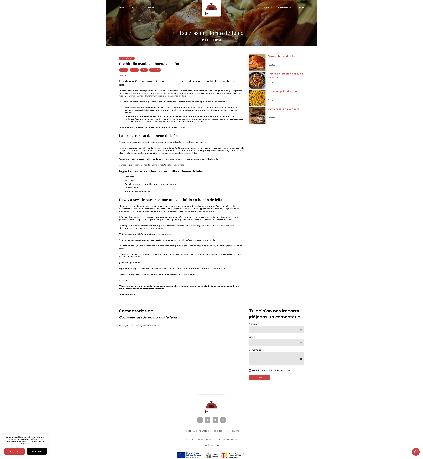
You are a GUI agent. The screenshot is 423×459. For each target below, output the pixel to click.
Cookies (218, 431)
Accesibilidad (232, 431)
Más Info (37, 451)
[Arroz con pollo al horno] (257, 98)
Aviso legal (189, 431)
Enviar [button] (260, 377)
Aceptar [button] (14, 451)
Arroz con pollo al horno (282, 91)
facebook (200, 420)
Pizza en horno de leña (281, 56)
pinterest (223, 420)
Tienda (300, 8)
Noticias (268, 8)
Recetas (134, 8)
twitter (215, 420)
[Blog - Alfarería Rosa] (211, 407)
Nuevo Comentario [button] (416, 452)
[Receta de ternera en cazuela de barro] (257, 80)
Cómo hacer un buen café (283, 109)
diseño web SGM (211, 445)
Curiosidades (284, 8)
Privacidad (204, 431)
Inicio (121, 8)
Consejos (149, 8)
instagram (207, 420)
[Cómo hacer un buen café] (257, 115)
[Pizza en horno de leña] (257, 62)
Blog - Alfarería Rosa (211, 8)
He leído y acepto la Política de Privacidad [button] (271, 370)
